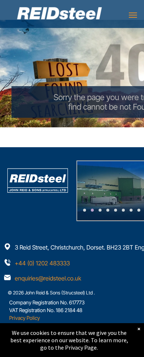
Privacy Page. (81, 347)
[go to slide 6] (123, 210)
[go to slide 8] (138, 210)
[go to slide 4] (107, 210)
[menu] (133, 15)
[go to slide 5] (115, 210)
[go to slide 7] (131, 210)
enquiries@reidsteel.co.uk (48, 278)
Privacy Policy (24, 318)
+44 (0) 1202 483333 (42, 263)
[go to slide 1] (84, 210)
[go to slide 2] (92, 210)
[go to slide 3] (100, 210)
